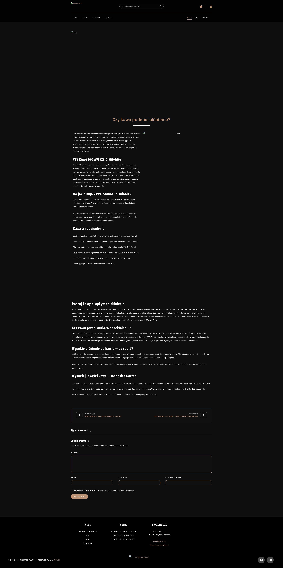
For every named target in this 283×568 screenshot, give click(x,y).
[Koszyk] (201, 6)
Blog (87, 539)
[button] (261, 560)
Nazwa (74, 477)
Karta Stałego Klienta (123, 531)
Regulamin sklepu (123, 535)
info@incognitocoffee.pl (159, 545)
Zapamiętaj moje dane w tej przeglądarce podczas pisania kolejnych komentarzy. (105, 490)
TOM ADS (57, 560)
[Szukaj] (161, 6)
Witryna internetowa (173, 477)
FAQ (87, 535)
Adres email (123, 477)
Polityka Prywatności (123, 539)
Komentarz (75, 452)
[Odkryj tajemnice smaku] (82, 6)
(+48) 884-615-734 (159, 541)
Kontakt (87, 543)
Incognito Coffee (87, 531)
